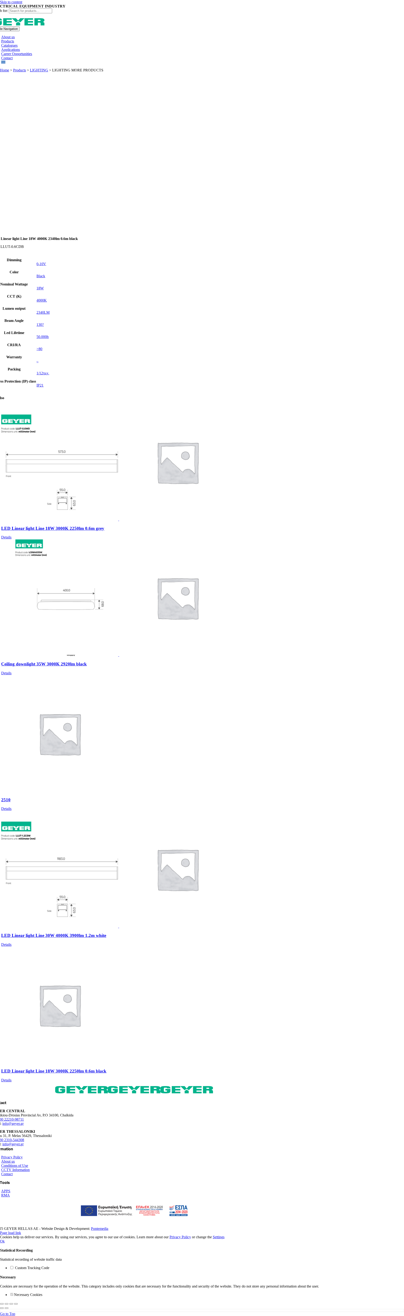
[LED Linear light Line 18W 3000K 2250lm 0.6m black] (138, 1005)
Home (4, 70)
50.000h (42, 337)
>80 (39, 349)
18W (40, 288)
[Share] (11, 1304)
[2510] (138, 734)
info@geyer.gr (13, 1124)
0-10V (41, 264)
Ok (2, 1241)
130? (40, 325)
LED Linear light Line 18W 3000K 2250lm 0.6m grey (52, 528)
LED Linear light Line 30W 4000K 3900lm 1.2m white (53, 935)
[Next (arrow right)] (6, 1308)
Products (19, 70)
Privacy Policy (180, 1237)
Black (40, 276)
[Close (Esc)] (16, 1304)
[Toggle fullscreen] (6, 1304)
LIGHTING (39, 70)
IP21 (39, 385)
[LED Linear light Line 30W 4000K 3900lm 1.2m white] (138, 870)
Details (6, 537)
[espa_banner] (134, 1219)
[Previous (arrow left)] (2, 1308)
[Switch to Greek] (3, 62)
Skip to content (11, 2)
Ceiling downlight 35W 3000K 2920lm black (44, 664)
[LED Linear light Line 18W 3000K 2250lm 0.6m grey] (138, 462)
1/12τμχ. (42, 373)
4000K (41, 300)
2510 (6, 799)
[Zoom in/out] (2, 1304)
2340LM (43, 312)
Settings (218, 1237)
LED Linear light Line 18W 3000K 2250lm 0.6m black (53, 1071)
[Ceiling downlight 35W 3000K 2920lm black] (138, 598)
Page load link (10, 1233)
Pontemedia (99, 1229)
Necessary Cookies (28, 1295)
